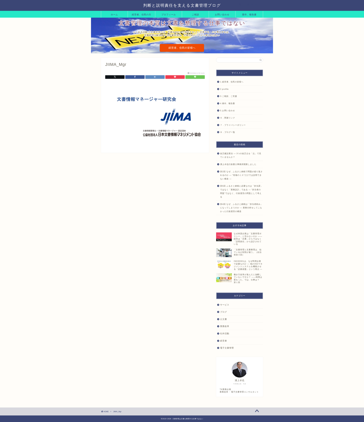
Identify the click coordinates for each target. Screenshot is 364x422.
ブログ (223, 312)
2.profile (224, 89)
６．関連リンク (227, 118)
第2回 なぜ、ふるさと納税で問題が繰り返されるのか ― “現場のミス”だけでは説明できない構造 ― (241, 175)
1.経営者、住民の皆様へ (231, 82)
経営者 (223, 341)
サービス (224, 305)
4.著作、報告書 (227, 103)
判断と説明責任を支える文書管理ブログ (182, 5)
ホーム (114, 14)
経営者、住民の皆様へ (182, 47)
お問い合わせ (222, 14)
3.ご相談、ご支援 (228, 96)
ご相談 (195, 14)
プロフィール (168, 14)
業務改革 (224, 326)
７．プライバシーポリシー (233, 125)
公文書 (223, 319)
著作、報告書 (249, 14)
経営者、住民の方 (141, 14)
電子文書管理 (227, 348)
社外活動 (224, 333)
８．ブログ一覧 (227, 132)
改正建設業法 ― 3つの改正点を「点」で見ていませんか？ (240, 155)
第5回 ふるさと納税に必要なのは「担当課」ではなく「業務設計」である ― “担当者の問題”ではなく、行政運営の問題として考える (241, 191)
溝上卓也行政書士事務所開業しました (238, 164)
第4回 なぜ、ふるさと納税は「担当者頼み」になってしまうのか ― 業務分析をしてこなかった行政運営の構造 (241, 207)
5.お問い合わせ (227, 111)
